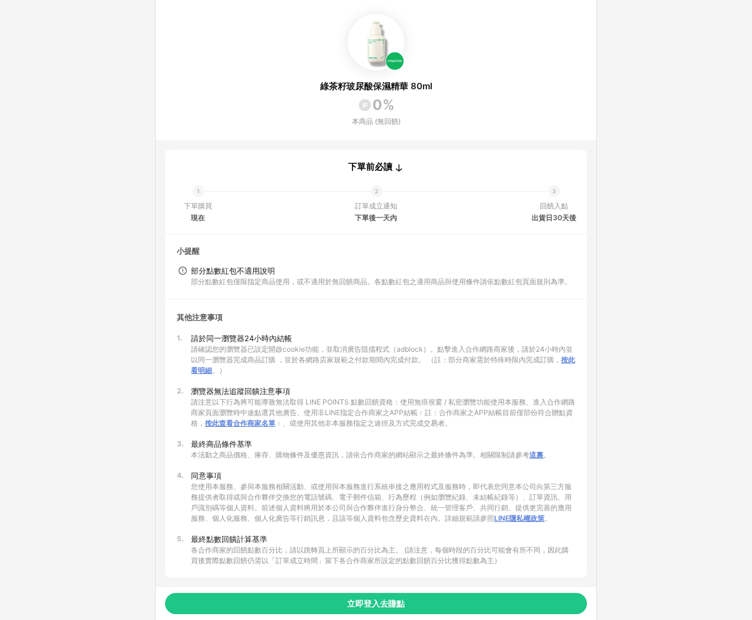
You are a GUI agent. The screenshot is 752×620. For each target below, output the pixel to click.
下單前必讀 (370, 166)
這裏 (536, 454)
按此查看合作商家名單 (240, 423)
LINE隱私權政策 (519, 518)
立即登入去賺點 (376, 603)
